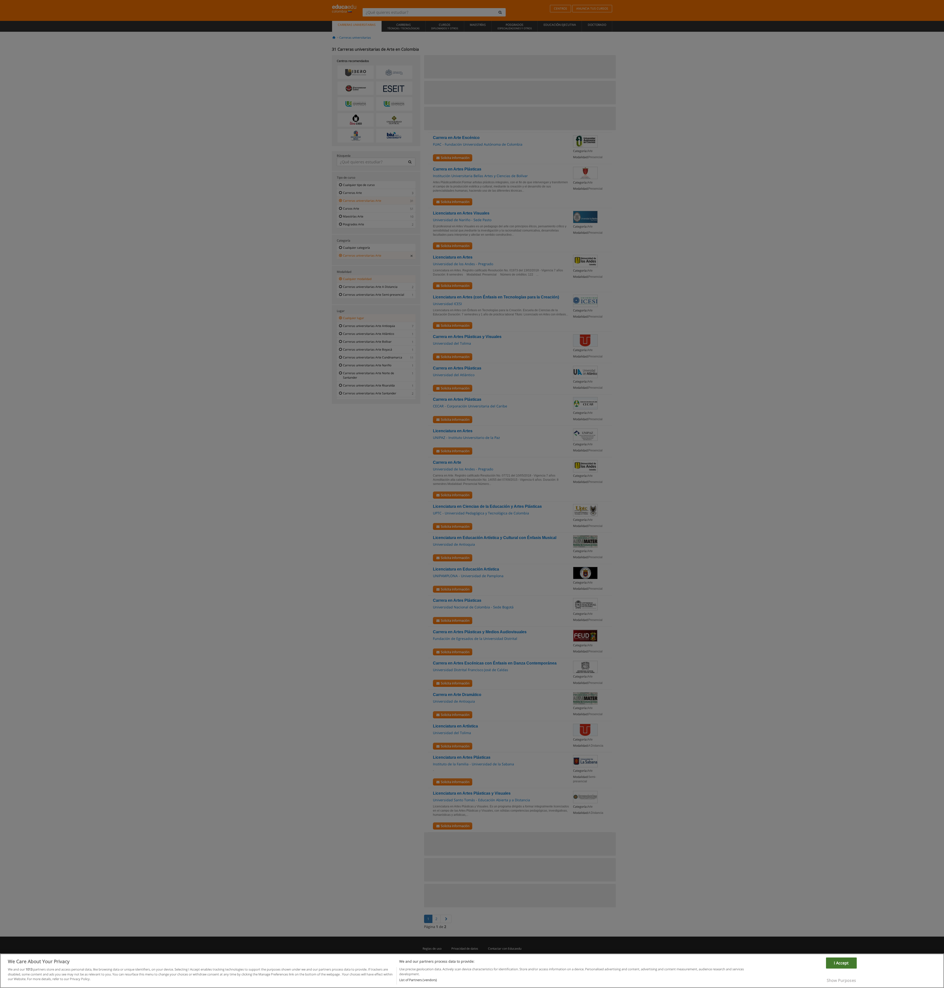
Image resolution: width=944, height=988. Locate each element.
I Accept (841, 963)
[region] (472, 971)
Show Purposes (841, 980)
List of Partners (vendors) (418, 980)
